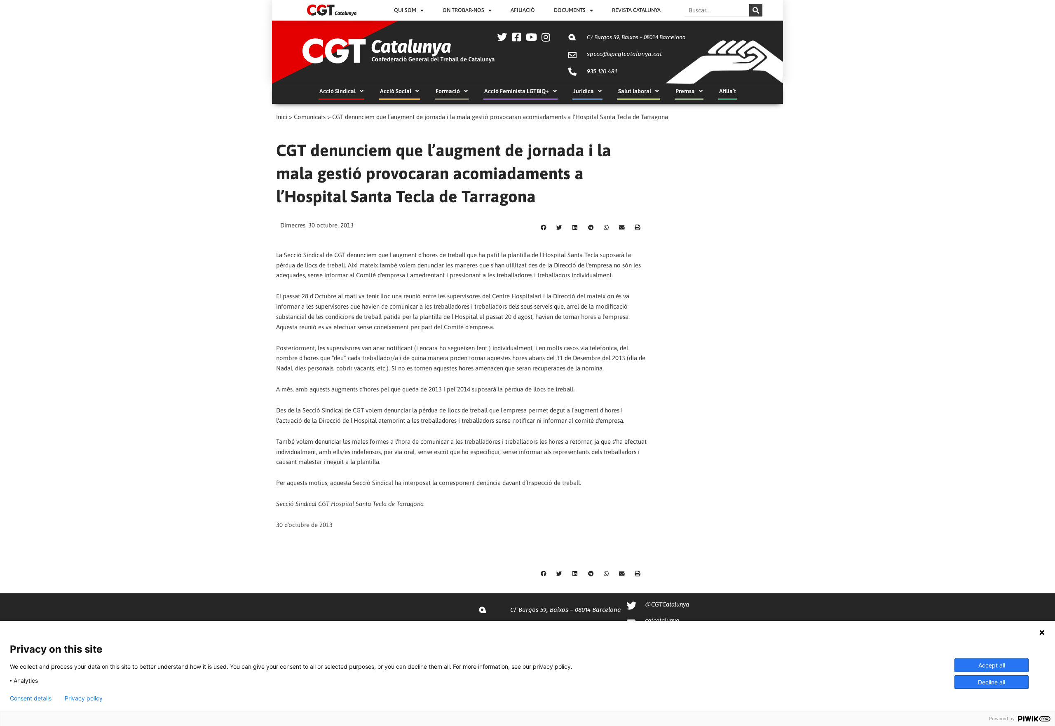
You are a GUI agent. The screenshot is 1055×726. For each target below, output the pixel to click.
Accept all (991, 665)
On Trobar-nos (463, 10)
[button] (543, 227)
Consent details (31, 698)
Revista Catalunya (636, 10)
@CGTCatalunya (667, 604)
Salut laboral (634, 91)
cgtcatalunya (662, 620)
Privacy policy (84, 698)
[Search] (755, 10)
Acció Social (395, 91)
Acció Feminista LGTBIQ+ (516, 91)
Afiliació (523, 10)
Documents (570, 10)
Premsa (685, 91)
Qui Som (405, 10)
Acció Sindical (337, 91)
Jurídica (583, 91)
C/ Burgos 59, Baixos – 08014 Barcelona (636, 37)
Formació (448, 91)
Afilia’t (727, 91)
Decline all (991, 682)
